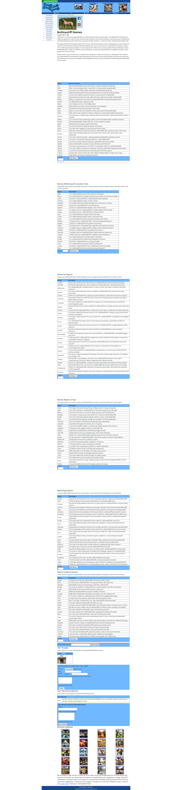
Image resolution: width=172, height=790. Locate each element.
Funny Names (49, 25)
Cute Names (49, 15)
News (116, 13)
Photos (55, 1)
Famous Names (49, 23)
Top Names (49, 31)
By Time (49, 39)
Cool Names (49, 29)
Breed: (67, 674)
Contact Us (90, 787)
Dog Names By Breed (62, 15)
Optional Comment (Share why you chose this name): (74, 676)
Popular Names (49, 21)
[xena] (61, 660)
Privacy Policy (82, 787)
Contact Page (64, 784)
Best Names (49, 33)
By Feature (49, 35)
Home (57, 13)
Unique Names (49, 27)
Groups (51, 1)
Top (43, 1)
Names (46, 1)
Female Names (49, 17)
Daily (87, 13)
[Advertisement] (93, 71)
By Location (49, 37)
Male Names (49, 19)
